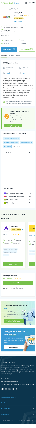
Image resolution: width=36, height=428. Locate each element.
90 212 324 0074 (8, 30)
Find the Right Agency (13, 321)
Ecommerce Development (11, 138)
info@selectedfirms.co (11, 381)
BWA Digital (14, 9)
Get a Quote (25, 49)
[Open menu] (33, 3)
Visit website (7, 49)
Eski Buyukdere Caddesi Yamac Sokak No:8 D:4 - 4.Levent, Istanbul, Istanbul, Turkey (17, 26)
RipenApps (14, 226)
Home (2, 9)
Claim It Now (4, 35)
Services (11, 55)
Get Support (13, 347)
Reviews (18, 55)
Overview (4, 55)
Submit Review (18, 283)
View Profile (13, 264)
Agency (8, 9)
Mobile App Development (11, 142)
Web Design (7, 146)
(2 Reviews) (8, 235)
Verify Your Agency (13, 126)
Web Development (26, 142)
